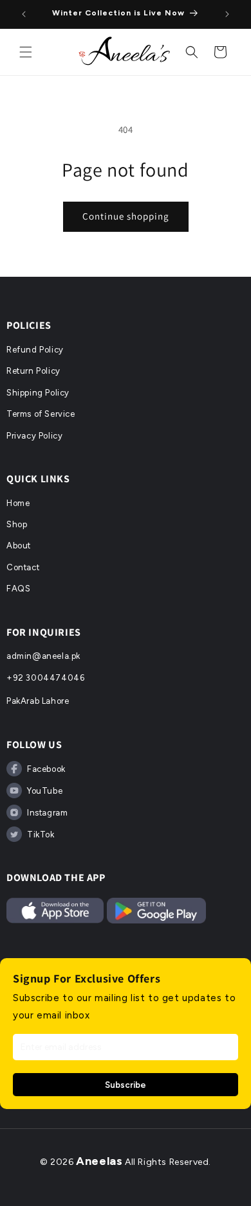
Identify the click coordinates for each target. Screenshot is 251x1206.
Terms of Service (40, 414)
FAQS (18, 588)
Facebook (46, 769)
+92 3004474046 (45, 678)
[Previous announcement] (24, 14)
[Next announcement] (227, 14)
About (18, 545)
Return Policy (33, 371)
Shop (16, 524)
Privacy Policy (34, 436)
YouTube (44, 791)
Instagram (47, 812)
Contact (22, 567)
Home (18, 503)
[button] (26, 52)
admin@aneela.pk (43, 656)
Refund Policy (35, 349)
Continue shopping (125, 216)
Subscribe (125, 1084)
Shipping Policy (38, 393)
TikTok (41, 834)
